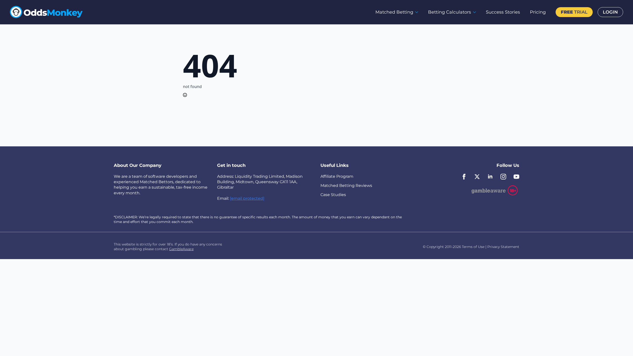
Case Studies (333, 194)
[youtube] (516, 176)
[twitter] (477, 176)
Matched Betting (394, 12)
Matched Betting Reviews (346, 185)
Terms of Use (473, 247)
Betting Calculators (449, 12)
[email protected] (247, 198)
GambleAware (181, 249)
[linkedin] (490, 176)
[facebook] (464, 176)
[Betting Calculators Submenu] (476, 12)
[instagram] (503, 176)
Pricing (538, 12)
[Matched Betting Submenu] (418, 12)
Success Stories (503, 12)
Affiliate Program (336, 176)
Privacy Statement (503, 247)
